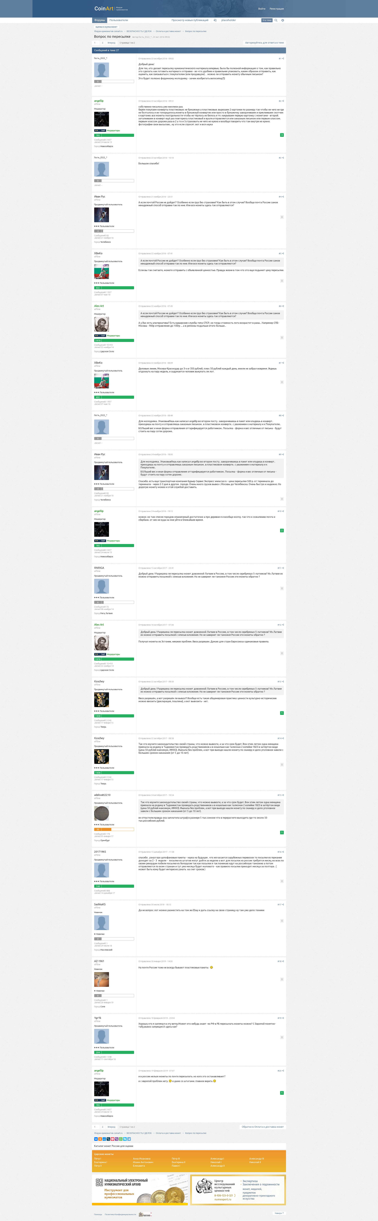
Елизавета (139, 1165)
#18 (280, 961)
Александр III (256, 1158)
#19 (280, 1018)
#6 (280, 306)
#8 (280, 415)
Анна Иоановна (141, 1158)
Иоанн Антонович (143, 1162)
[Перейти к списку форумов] (114, 8)
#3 (280, 158)
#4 (280, 197)
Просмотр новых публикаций (190, 20)
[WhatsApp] (121, 1139)
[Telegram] (129, 1139)
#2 (280, 101)
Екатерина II (178, 1162)
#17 (280, 904)
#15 (280, 795)
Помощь (98, 1214)
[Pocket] (112, 1139)
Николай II (255, 1162)
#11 (280, 568)
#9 (280, 454)
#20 (280, 1071)
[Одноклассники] (100, 1139)
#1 (280, 58)
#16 (280, 852)
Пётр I (97, 1158)
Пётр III (176, 1158)
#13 (280, 681)
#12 (280, 625)
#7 (280, 363)
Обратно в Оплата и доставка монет (263, 1126)
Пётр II (98, 1165)
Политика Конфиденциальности (120, 1214)
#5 (280, 253)
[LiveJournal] (108, 1139)
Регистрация (277, 8)
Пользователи (118, 20)
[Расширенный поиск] (282, 20)
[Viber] (116, 1139)
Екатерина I (100, 1162)
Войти (261, 8)
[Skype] (125, 1139)
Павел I (176, 1165)
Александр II (218, 1165)
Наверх (278, 1213)
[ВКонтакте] (96, 1139)
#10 (280, 511)
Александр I (217, 1158)
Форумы (99, 20)
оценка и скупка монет (106, 27)
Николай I (216, 1162)
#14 (280, 738)
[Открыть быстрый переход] (215, 20)
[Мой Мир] (104, 1139)
